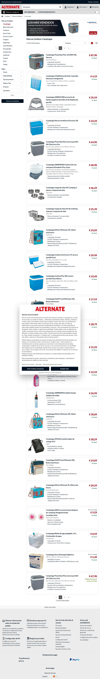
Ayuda (90, 2)
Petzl (4, 61)
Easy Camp (6, 33)
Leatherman (7, 52)
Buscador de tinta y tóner (63, 649)
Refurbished (29, 12)
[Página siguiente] (68, 48)
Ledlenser (6, 55)
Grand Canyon (8, 36)
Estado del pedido (61, 628)
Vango (5, 64)
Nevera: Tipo (7, 83)
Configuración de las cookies (88, 637)
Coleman (6, 30)
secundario (6, 90)
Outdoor (7, 16)
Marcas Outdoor (17, 16)
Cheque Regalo (60, 646)
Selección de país (50, 673)
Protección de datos (86, 635)
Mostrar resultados (12, 101)
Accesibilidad (84, 640)
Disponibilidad (7, 76)
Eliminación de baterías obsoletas (63, 643)
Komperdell (7, 49)
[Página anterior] (56, 48)
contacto (96, 2)
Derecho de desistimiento (63, 635)
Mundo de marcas (85, 628)
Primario (6, 87)
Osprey (5, 58)
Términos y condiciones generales (87, 631)
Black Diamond (8, 27)
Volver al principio (50, 607)
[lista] (92, 43)
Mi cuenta (59, 625)
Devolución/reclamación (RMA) (63, 631)
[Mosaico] (96, 43)
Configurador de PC (46, 12)
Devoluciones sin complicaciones (11, 2)
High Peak (6, 42)
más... (12, 95)
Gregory (6, 39)
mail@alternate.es (32, 627)
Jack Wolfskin (7, 46)
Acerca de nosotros (86, 625)
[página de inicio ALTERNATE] (10, 6)
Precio (5, 72)
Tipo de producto (8, 79)
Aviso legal (50, 668)
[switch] (96, 12)
